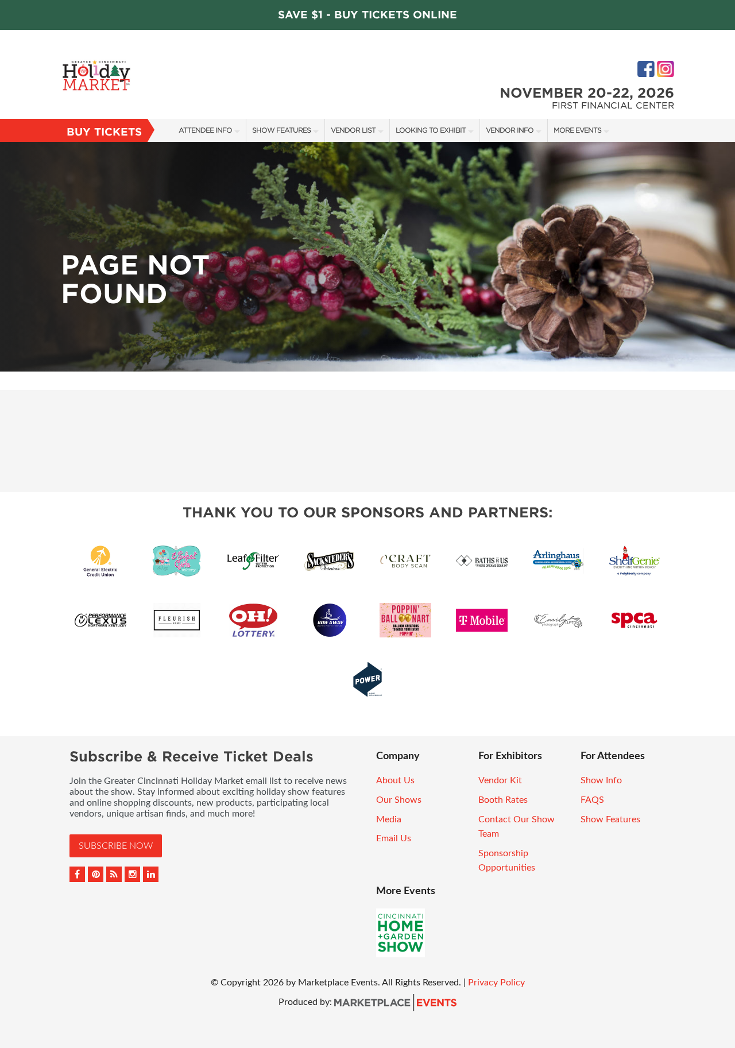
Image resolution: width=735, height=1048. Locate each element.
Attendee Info (205, 130)
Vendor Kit (500, 780)
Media (388, 819)
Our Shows (398, 800)
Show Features (281, 130)
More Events (577, 130)
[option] (367, 257)
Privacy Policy (496, 982)
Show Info (601, 780)
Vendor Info (509, 130)
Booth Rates (503, 800)
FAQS (592, 800)
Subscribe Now (116, 845)
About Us (395, 780)
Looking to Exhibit (431, 130)
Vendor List (353, 130)
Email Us (393, 838)
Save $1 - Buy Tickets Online (367, 15)
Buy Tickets (104, 132)
